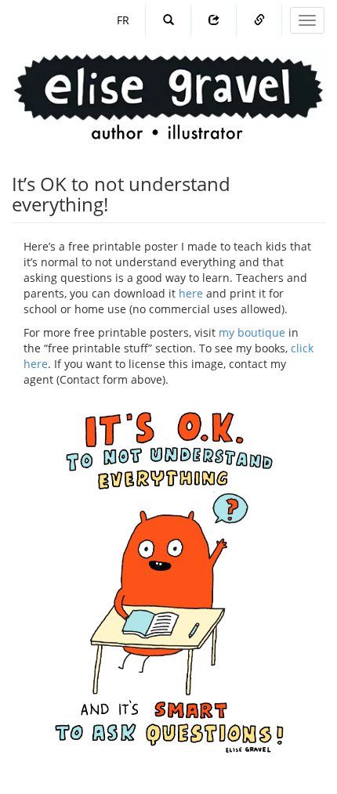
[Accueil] (168, 82)
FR (123, 20)
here (191, 293)
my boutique (252, 332)
